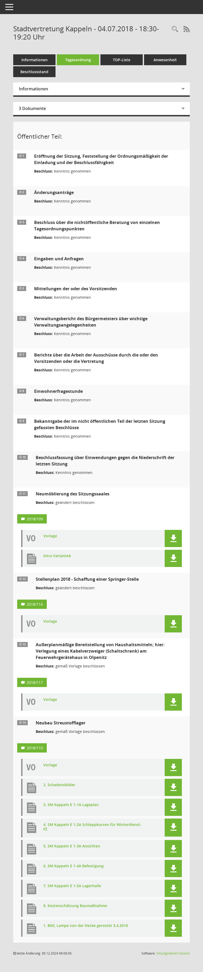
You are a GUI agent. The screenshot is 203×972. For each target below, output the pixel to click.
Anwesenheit (165, 59)
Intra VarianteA (57, 556)
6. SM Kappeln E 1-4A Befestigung (73, 866)
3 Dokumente (32, 108)
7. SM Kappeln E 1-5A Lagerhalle (72, 886)
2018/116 (35, 604)
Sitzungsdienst (173, 953)
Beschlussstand (34, 71)
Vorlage (50, 536)
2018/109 (35, 518)
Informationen (34, 59)
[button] (173, 538)
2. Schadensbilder (59, 785)
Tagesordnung (78, 59)
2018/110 (35, 747)
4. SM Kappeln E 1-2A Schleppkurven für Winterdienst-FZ (92, 827)
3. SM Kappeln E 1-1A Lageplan (71, 805)
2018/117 (35, 682)
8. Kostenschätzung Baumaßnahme (75, 906)
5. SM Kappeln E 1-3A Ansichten (71, 846)
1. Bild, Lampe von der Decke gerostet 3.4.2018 (85, 925)
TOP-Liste (121, 59)
